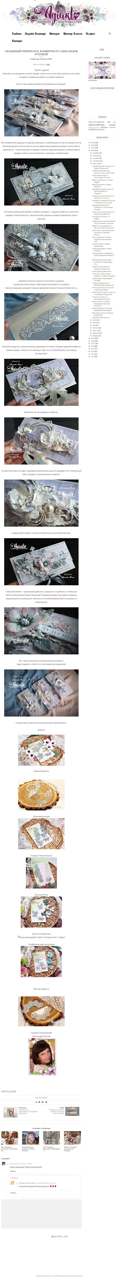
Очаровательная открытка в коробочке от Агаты (103, 197)
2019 (93, 338)
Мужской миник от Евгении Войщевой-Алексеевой (102, 309)
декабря (96, 153)
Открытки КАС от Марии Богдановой (101, 245)
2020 (93, 150)
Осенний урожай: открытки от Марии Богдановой (103, 167)
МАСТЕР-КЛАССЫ (96, 122)
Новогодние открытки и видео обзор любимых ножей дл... (103, 222)
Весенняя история (21, 595)
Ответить (13, 1171)
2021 (93, 148)
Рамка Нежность (21, 215)
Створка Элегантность (66, 288)
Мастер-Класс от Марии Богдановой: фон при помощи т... (101, 303)
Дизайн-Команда (35, 33)
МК (108, 122)
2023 (93, 143)
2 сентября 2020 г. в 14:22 (46, 1183)
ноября (95, 156)
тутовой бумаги (58, 350)
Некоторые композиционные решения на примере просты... (103, 232)
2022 (93, 145)
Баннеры (17, 41)
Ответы (15, 1178)
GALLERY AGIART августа (101, 317)
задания (103, 127)
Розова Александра (27, 1183)
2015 (93, 349)
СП (115, 122)
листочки (37, 598)
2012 (93, 357)
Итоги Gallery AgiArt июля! (101, 271)
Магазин (54, 33)
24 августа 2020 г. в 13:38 (22, 1164)
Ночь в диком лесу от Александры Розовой (101, 176)
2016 (93, 346)
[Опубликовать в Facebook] (36, 1102)
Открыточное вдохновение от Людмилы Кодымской (103, 213)
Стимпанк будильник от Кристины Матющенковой (103, 284)
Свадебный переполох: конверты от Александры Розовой (102, 207)
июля (95, 320)
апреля (95, 328)
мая (94, 325)
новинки (112, 127)
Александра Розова (41, 1036)
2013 (93, 354)
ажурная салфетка (59, 212)
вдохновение (39, 64)
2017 (93, 343)
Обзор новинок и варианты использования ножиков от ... (103, 255)
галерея (112, 125)
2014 (93, 351)
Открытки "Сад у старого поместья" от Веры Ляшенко (103, 275)
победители (94, 129)
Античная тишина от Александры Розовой (101, 298)
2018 (93, 341)
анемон (53, 595)
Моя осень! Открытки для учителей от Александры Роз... (102, 262)
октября (96, 158)
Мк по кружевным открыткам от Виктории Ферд (103, 289)
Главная (16, 33)
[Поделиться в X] (39, 1102)
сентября (96, 161)
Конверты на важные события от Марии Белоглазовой (103, 201)
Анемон (41, 730)
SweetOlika (77, 1276)
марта (95, 330)
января (95, 336)
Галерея (90, 33)
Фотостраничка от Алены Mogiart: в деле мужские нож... (102, 239)
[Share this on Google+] (43, 1102)
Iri (11, 1164)
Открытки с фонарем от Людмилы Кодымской (101, 268)
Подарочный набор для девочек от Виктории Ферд (103, 172)
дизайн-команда (94, 127)
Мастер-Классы (72, 33)
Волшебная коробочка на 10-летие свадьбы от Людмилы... (103, 191)
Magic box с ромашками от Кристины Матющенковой (103, 227)
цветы (102, 129)
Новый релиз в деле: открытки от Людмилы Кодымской (103, 293)
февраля (96, 333)
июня (95, 322)
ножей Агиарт (62, 153)
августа (96, 163)
